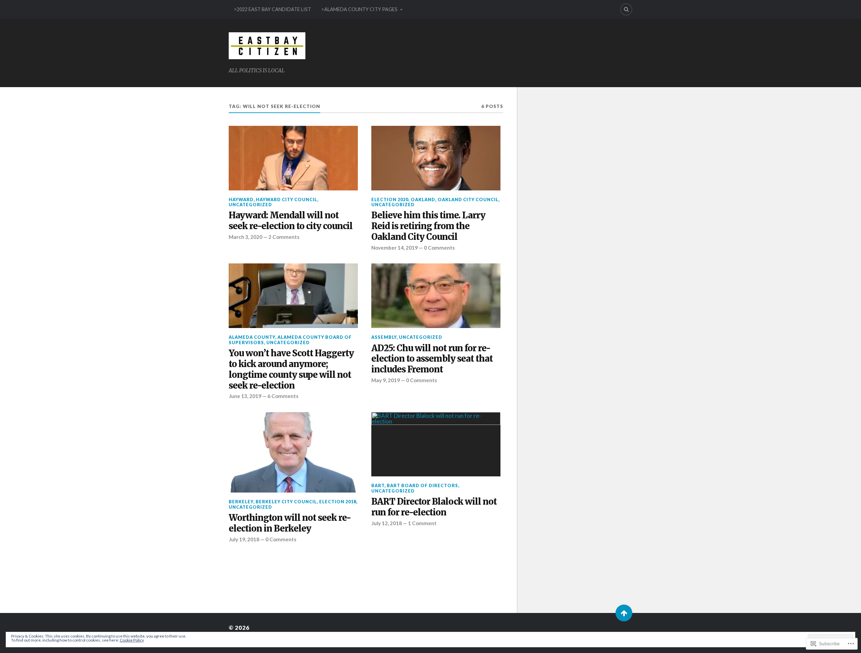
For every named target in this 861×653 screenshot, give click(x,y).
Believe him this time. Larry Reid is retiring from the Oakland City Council (428, 226)
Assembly (384, 337)
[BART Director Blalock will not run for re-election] (435, 444)
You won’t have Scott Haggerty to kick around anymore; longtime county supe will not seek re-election (291, 369)
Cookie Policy (132, 640)
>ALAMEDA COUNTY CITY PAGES (359, 9)
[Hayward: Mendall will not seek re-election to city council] (293, 158)
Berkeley (241, 501)
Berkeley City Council (286, 501)
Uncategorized (250, 204)
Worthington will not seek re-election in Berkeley (290, 523)
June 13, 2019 (245, 396)
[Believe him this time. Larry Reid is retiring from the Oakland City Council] (435, 158)
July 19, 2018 (244, 539)
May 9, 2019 (385, 380)
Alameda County (252, 337)
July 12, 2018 (386, 523)
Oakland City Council (468, 199)
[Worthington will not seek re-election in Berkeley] (293, 452)
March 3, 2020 (245, 237)
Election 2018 (337, 501)
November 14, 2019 (394, 248)
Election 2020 (389, 199)
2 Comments (283, 237)
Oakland (423, 199)
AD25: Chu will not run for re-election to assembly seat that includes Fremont (432, 359)
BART (377, 485)
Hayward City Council (286, 199)
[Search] (626, 9)
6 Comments (282, 396)
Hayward (241, 199)
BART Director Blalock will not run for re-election (434, 507)
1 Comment (422, 523)
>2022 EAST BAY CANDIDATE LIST (272, 9)
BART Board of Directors (422, 485)
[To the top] (623, 613)
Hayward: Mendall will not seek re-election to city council (290, 220)
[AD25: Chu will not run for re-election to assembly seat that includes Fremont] (435, 295)
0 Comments (439, 248)
